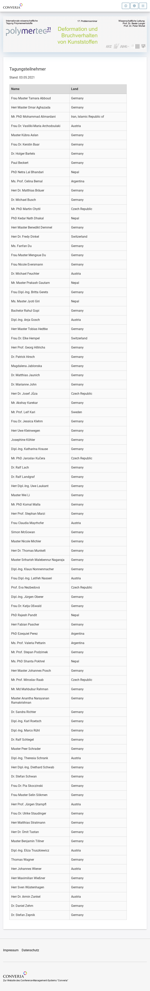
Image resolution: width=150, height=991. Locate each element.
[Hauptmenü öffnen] (143, 6)
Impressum (11, 950)
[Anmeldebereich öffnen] (126, 6)
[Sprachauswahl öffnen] (134, 6)
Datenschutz (30, 950)
